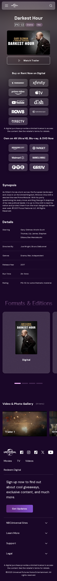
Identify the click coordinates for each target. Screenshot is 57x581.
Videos (29, 461)
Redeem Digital (12, 469)
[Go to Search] (50, 5)
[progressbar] (17, 383)
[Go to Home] (14, 6)
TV (18, 461)
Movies (8, 461)
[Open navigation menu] (6, 6)
